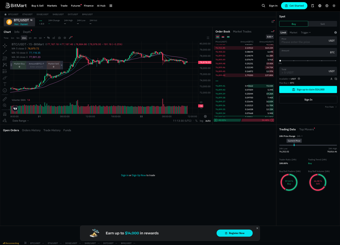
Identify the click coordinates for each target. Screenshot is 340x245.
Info (16, 32)
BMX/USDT (126, 243)
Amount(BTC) (35, 63)
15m (24, 38)
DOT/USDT (108, 243)
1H (30, 38)
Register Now (237, 233)
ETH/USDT (53, 243)
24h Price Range (287, 136)
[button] (299, 136)
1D (40, 38)
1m (12, 38)
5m (17, 38)
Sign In (273, 5)
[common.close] (257, 228)
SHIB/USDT (90, 243)
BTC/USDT (35, 243)
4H (35, 38)
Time (6, 38)
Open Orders (11, 130)
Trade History (52, 130)
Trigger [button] (304, 32)
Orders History (31, 130)
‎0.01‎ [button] (269, 36)
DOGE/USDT (71, 243)
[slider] (280, 61)
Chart (7, 32)
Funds (67, 130)
